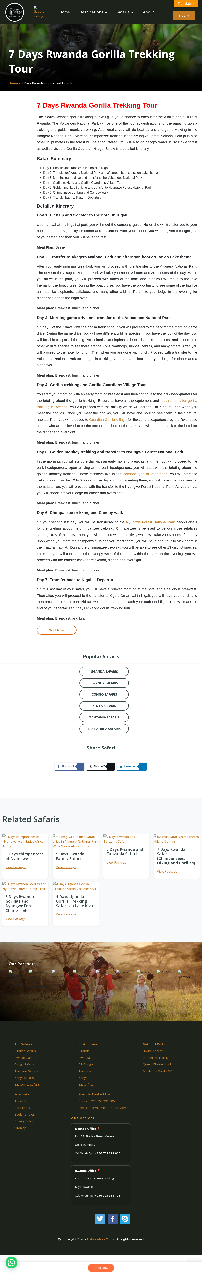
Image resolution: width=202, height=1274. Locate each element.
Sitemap (20, 1128)
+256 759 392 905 (107, 1153)
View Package (16, 867)
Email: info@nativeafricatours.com (103, 1108)
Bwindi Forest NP (155, 1051)
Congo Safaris (24, 1064)
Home (64, 12)
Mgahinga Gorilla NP (157, 1071)
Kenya (83, 1078)
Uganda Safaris (25, 1051)
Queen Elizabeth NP (157, 1064)
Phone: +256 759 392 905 (97, 1101)
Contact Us (22, 1108)
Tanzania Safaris (26, 1071)
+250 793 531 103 (107, 1195)
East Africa (86, 1084)
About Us (21, 1101)
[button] (11, 1262)
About (148, 12)
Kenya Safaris (24, 1078)
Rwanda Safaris (25, 1057)
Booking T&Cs (24, 1114)
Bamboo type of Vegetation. (145, 474)
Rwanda (84, 1057)
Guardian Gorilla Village (108, 420)
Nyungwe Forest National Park (150, 522)
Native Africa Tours (101, 1239)
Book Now (101, 1268)
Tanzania (85, 1071)
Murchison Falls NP (156, 1057)
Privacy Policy (24, 1121)
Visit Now (56, 630)
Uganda (84, 1051)
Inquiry (184, 15)
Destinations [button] (91, 12)
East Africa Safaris (27, 1084)
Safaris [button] (123, 12)
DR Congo (86, 1064)
